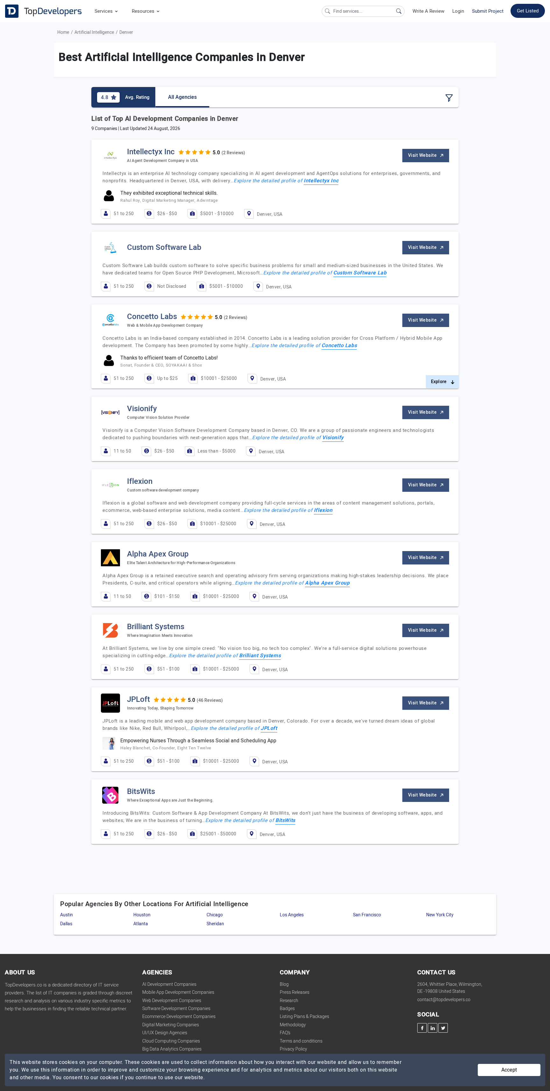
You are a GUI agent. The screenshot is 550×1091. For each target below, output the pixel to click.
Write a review (428, 11)
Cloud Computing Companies (171, 1041)
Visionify (332, 437)
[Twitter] (443, 1028)
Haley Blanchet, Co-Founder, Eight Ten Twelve (165, 748)
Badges (287, 1008)
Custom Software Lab (359, 273)
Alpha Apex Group (327, 583)
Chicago (215, 915)
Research (289, 1000)
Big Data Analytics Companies (171, 1049)
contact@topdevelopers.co (443, 999)
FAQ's (285, 1032)
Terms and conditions (301, 1041)
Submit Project (488, 11)
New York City (440, 915)
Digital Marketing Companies (170, 1025)
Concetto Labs (339, 345)
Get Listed (528, 10)
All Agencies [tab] (182, 97)
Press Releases (294, 992)
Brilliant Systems (260, 655)
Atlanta (140, 923)
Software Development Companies (176, 1008)
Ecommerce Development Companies (178, 1016)
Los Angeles (292, 915)
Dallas (66, 923)
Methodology (293, 1025)
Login (458, 11)
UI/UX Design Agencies (164, 1032)
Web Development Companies (171, 1000)
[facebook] (422, 1028)
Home (63, 32)
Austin (66, 915)
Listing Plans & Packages (304, 1016)
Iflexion (323, 510)
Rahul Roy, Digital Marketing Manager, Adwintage (169, 200)
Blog (284, 984)
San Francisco (367, 915)
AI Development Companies (169, 984)
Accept (509, 1070)
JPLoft (269, 728)
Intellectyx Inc (321, 181)
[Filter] (449, 98)
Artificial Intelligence (94, 32)
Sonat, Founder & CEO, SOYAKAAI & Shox (161, 365)
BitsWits (285, 820)
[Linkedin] (432, 1028)
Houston (142, 915)
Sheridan (215, 923)
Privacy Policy (293, 1049)
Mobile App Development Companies (178, 992)
